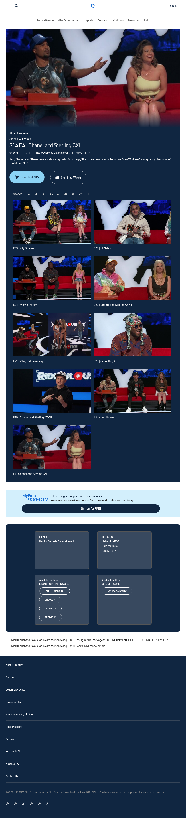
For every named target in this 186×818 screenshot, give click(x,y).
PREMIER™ (50, 617)
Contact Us (12, 776)
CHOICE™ (50, 599)
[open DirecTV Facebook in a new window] (15, 803)
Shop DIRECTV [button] (30, 177)
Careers (10, 677)
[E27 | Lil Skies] (132, 222)
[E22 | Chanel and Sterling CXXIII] (132, 278)
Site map (10, 739)
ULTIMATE (50, 608)
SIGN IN (172, 6)
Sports (89, 20)
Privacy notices (14, 726)
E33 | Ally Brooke (23, 248)
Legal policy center (16, 689)
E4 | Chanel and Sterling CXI (30, 474)
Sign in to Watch (71, 177)
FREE (147, 20)
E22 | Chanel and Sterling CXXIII (113, 305)
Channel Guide (45, 20)
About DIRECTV (14, 665)
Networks (134, 20)
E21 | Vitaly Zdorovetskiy (28, 361)
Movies (102, 20)
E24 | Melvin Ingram (25, 305)
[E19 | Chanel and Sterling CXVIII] (52, 391)
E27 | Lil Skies (102, 248)
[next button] (88, 194)
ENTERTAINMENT (55, 591)
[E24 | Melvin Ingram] (52, 278)
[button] (9, 6)
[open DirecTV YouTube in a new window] (39, 803)
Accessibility (12, 764)
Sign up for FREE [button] (90, 509)
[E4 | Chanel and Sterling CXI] (52, 447)
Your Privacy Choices (22, 714)
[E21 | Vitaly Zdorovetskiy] (52, 334)
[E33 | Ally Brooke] (52, 222)
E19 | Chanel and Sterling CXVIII (32, 417)
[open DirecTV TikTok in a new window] (47, 803)
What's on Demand (69, 20)
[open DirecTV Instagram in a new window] (31, 803)
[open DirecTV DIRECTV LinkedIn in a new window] (7, 803)
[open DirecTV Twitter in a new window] (23, 803)
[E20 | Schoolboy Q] (132, 334)
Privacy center (13, 702)
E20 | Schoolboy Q (105, 361)
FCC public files (14, 751)
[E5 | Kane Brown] (132, 391)
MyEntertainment (117, 591)
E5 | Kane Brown (104, 417)
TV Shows (117, 20)
